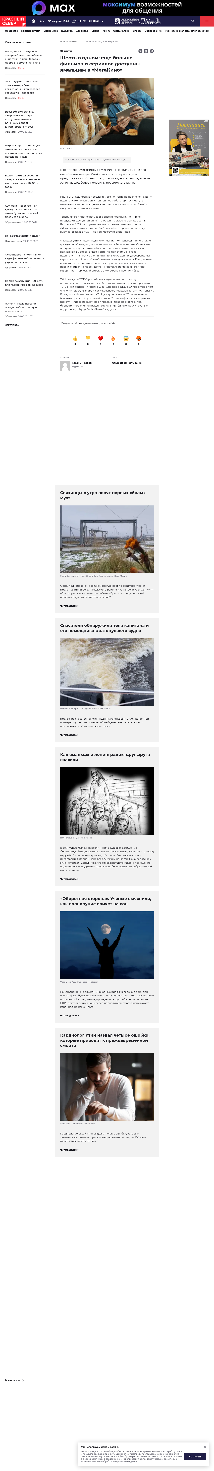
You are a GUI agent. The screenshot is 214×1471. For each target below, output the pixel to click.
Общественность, (123, 362)
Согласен (195, 1456)
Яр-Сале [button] (94, 21)
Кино (138, 362)
